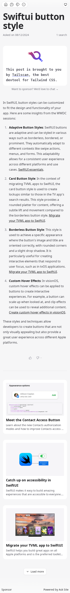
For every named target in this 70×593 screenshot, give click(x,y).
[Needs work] (39, 358)
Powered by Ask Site (56, 589)
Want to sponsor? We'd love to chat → (35, 89)
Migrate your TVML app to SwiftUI (33, 272)
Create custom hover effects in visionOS (37, 312)
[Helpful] (30, 358)
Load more (37, 571)
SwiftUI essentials (30, 169)
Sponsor (6, 589)
